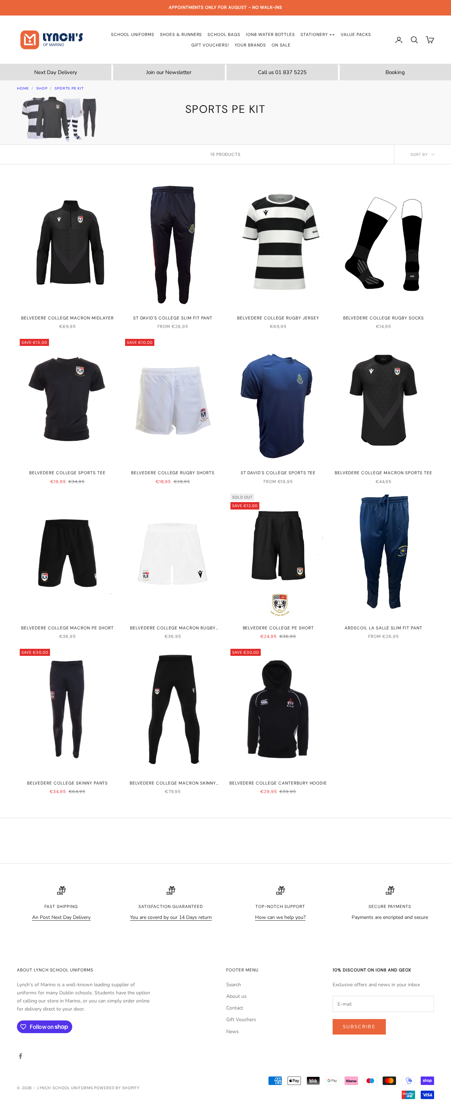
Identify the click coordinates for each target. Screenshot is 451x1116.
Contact (234, 1008)
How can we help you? (280, 917)
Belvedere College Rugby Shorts (173, 473)
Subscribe (359, 1027)
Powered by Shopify (117, 1087)
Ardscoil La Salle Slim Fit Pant (383, 628)
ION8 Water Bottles (270, 34)
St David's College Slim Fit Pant (173, 318)
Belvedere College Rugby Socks (383, 318)
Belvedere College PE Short (278, 628)
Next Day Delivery (55, 72)
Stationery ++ (318, 34)
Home (23, 88)
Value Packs (356, 34)
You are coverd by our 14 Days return (171, 917)
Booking (395, 72)
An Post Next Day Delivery (61, 917)
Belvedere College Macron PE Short (67, 628)
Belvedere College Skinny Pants (67, 783)
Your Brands (250, 45)
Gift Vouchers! (210, 45)
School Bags (224, 34)
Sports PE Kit (69, 88)
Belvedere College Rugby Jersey (278, 318)
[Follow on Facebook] (20, 1056)
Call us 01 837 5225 (282, 72)
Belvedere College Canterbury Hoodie (278, 783)
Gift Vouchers (241, 1019)
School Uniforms (132, 34)
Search (233, 984)
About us (236, 996)
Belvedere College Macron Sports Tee (384, 473)
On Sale (281, 45)
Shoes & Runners (181, 34)
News (232, 1031)
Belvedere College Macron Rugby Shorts (173, 628)
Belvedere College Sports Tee (67, 473)
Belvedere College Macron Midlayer (67, 318)
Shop (41, 88)
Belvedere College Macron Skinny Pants (173, 783)
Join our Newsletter (168, 72)
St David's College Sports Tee (278, 473)
